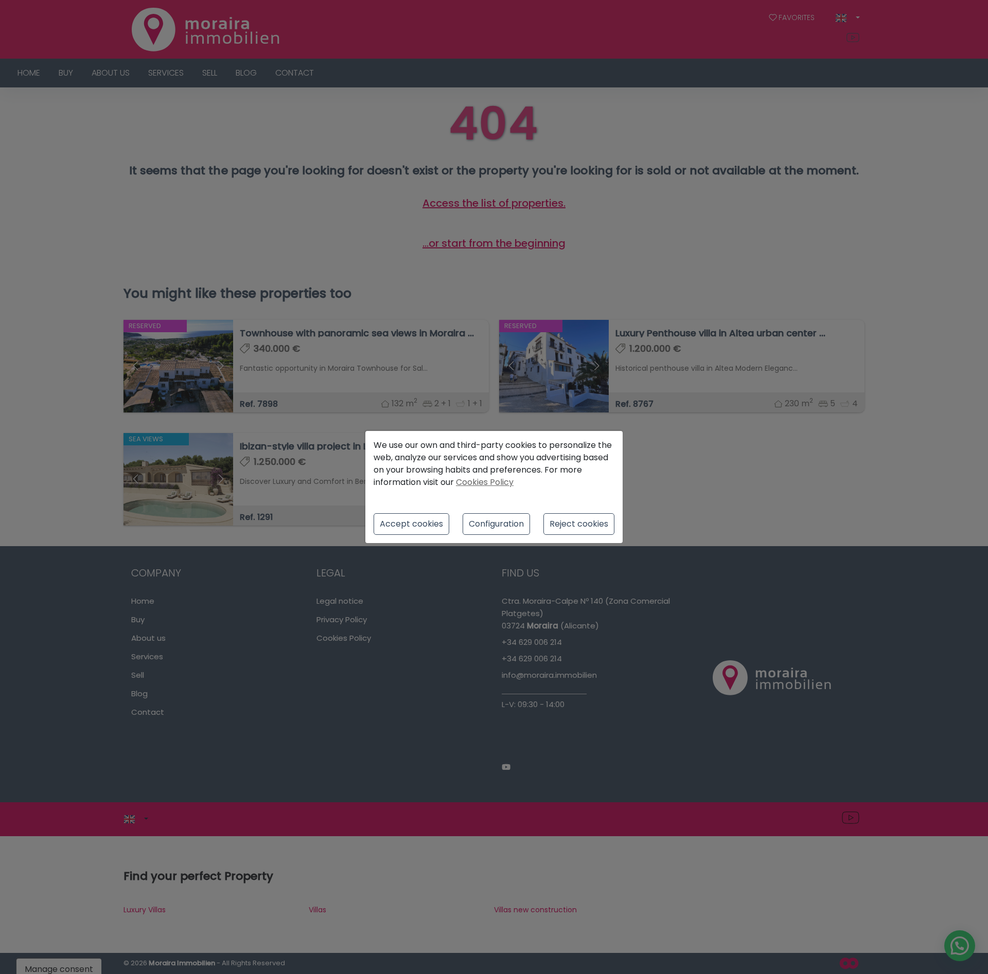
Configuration (496, 524)
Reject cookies (579, 524)
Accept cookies (411, 524)
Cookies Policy (485, 482)
